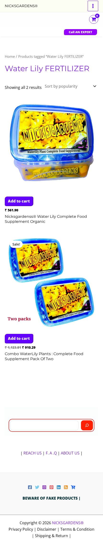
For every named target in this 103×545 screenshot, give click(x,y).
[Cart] (73, 487)
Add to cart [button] (19, 201)
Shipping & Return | (53, 535)
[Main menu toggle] (93, 6)
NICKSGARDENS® (21, 6)
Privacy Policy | (23, 529)
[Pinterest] (51, 487)
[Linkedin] (59, 487)
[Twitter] (37, 487)
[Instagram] (44, 487)
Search (13, 415)
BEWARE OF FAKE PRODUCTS (51, 498)
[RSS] (66, 487)
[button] (80, 32)
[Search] (87, 425)
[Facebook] (30, 487)
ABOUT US (70, 453)
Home (10, 56)
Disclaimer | (48, 529)
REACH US (33, 453)
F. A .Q (52, 453)
